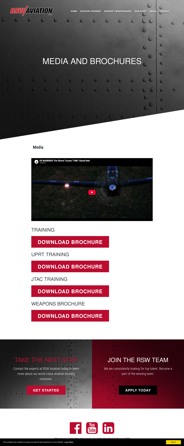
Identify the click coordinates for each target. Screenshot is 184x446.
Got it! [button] (173, 442)
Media (153, 11)
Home (74, 11)
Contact (165, 11)
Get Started (46, 390)
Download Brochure (70, 242)
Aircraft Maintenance (117, 11)
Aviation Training (90, 11)
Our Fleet (140, 11)
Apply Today (138, 390)
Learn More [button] (68, 442)
